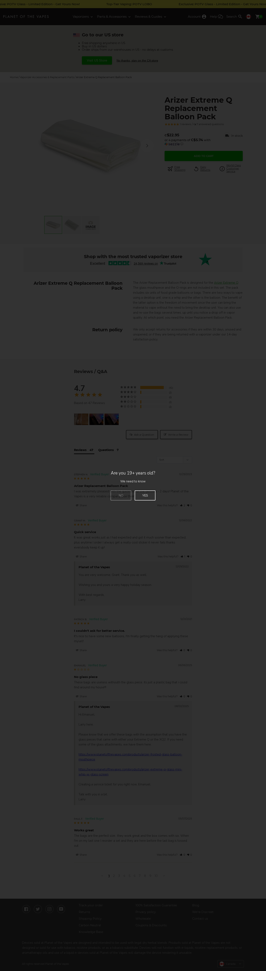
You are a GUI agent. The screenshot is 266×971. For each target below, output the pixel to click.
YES (145, 495)
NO (121, 495)
